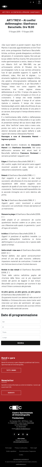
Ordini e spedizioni (11, 451)
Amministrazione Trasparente (27, 451)
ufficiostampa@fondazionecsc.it (21, 441)
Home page (8, 448)
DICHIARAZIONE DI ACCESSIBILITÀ (21, 459)
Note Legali (33, 448)
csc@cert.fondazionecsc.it (22, 428)
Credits (21, 455)
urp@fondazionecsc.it (21, 464)
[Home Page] (4, 6)
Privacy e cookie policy (21, 448)
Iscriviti (11, 393)
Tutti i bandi (11, 370)
